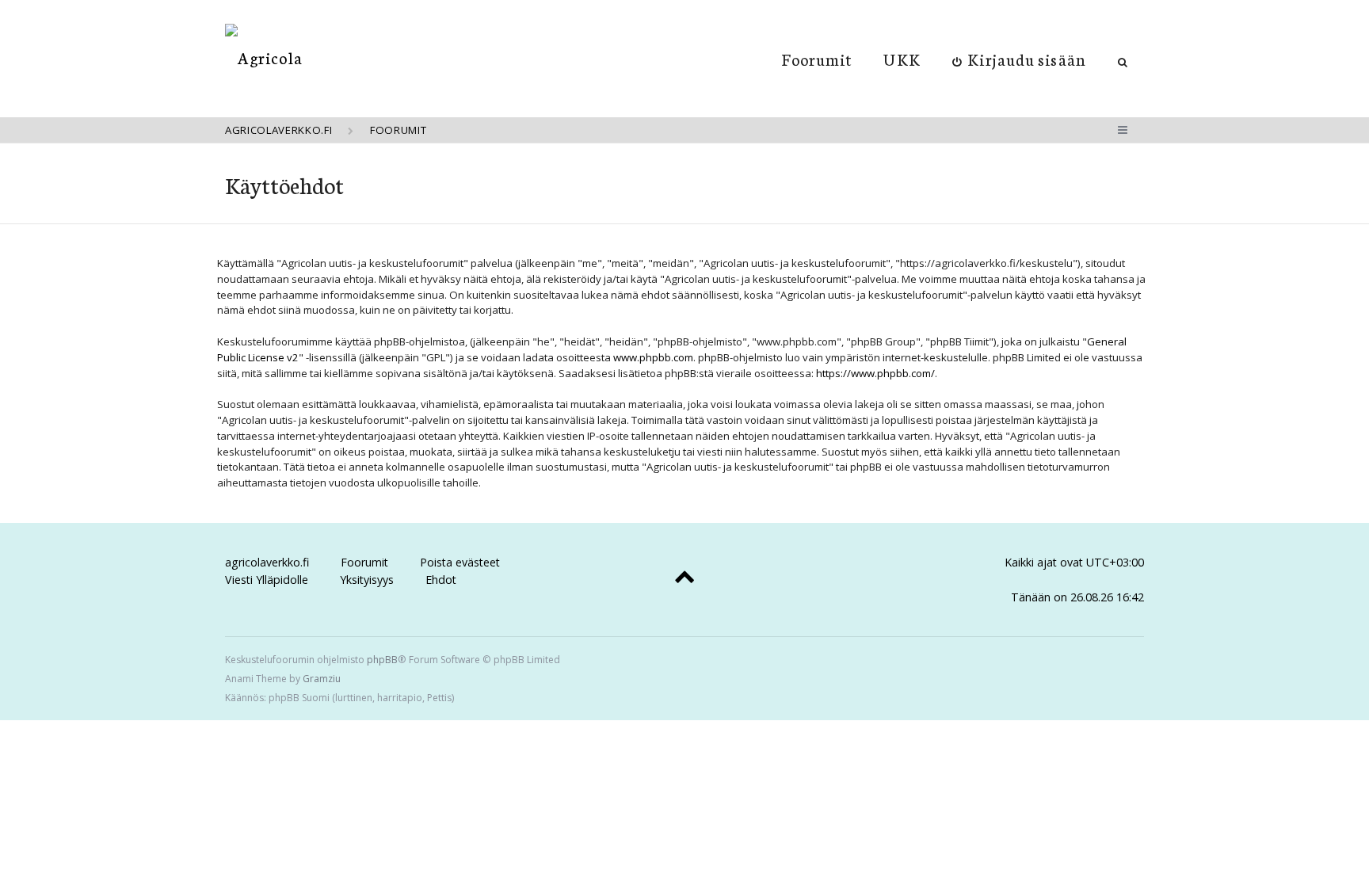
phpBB (382, 659)
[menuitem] (1019, 58)
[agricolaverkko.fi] (264, 57)
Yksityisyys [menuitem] (367, 579)
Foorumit (817, 59)
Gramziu (322, 678)
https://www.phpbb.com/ (875, 373)
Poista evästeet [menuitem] (460, 562)
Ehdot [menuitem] (440, 579)
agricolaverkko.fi (267, 562)
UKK (901, 59)
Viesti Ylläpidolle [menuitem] (266, 579)
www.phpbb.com (653, 357)
